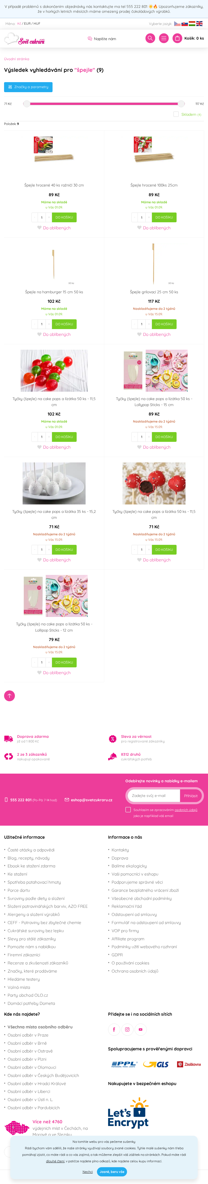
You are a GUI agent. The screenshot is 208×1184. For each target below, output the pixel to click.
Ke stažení (17, 874)
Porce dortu (19, 890)
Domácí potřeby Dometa (31, 1003)
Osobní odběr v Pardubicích (34, 1107)
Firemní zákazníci (24, 954)
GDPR (117, 954)
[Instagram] (127, 1030)
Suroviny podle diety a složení (36, 898)
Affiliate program (128, 938)
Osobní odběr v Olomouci (32, 1067)
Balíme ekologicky (129, 865)
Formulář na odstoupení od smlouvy (146, 922)
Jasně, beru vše (112, 1172)
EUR (27, 23)
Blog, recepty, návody (29, 858)
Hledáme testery (24, 979)
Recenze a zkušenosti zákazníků (38, 963)
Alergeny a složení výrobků (34, 914)
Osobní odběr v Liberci (29, 1091)
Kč (19, 23)
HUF (37, 23)
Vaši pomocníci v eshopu (135, 874)
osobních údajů (186, 810)
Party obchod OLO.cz (28, 995)
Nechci (88, 1172)
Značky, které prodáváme (32, 971)
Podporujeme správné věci (137, 882)
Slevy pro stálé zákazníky (32, 938)
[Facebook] (114, 1030)
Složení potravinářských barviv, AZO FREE (48, 906)
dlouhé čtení (55, 1161)
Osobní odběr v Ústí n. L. (30, 1099)
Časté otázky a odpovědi (31, 849)
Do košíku (64, 217)
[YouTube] (141, 1030)
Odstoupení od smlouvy (134, 914)
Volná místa (19, 987)
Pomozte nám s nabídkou (32, 946)
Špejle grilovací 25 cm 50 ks (154, 291)
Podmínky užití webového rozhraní (144, 946)
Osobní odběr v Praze (28, 1035)
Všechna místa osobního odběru (40, 1026)
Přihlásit (191, 795)
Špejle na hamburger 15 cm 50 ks (54, 291)
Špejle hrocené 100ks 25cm (154, 185)
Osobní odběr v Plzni (27, 1059)
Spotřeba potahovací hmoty (34, 882)
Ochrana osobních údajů (135, 971)
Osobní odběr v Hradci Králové (37, 1083)
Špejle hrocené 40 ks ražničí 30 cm (54, 185)
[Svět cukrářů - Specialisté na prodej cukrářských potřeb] (24, 38)
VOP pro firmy (125, 930)
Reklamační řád (127, 906)
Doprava (120, 858)
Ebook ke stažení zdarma (31, 865)
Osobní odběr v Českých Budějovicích (43, 1075)
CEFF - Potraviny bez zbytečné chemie (44, 922)
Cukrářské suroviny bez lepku (36, 930)
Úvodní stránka (16, 59)
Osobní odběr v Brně (27, 1043)
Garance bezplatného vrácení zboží (145, 890)
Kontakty (120, 849)
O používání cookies (130, 963)
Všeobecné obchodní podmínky (142, 898)
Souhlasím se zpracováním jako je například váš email (165, 813)
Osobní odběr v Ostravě (30, 1051)
